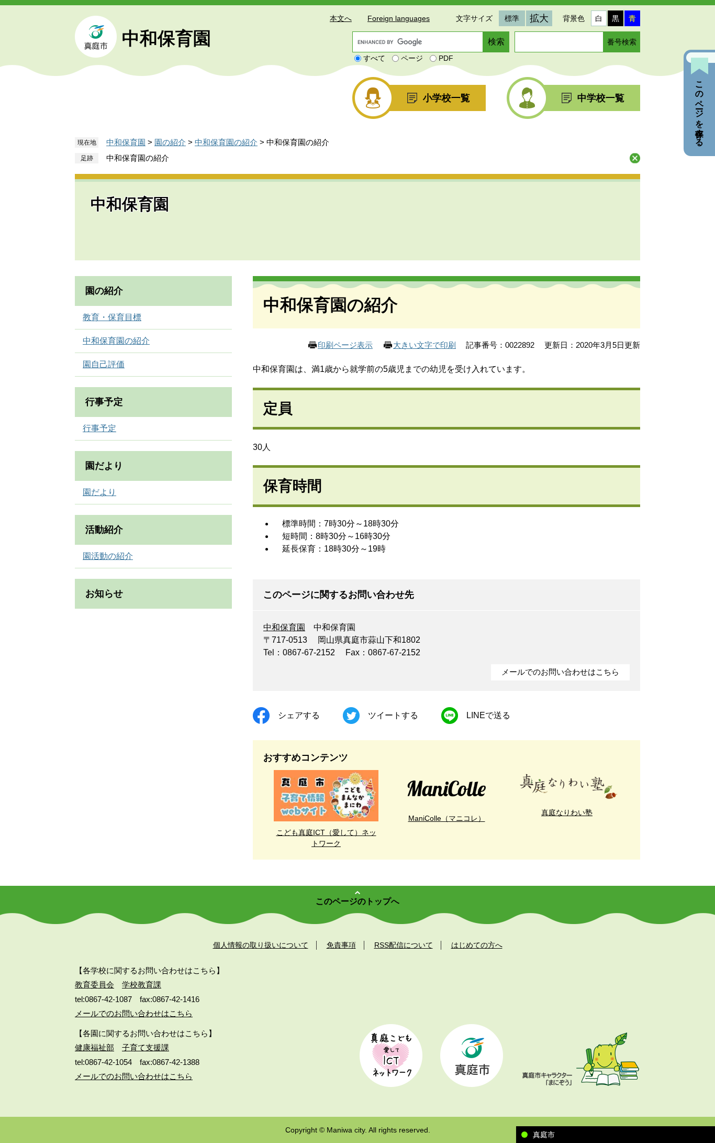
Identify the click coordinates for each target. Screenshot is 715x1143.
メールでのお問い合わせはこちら (560, 671)
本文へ (341, 18)
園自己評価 (104, 364)
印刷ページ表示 (345, 344)
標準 (512, 18)
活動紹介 (104, 529)
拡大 (539, 18)
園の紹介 (170, 142)
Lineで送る (488, 715)
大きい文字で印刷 (424, 344)
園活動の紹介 (108, 556)
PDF (446, 58)
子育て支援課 (145, 1047)
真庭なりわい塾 (567, 812)
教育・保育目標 (112, 317)
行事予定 (104, 402)
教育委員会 (94, 984)
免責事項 (341, 945)
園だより (104, 465)
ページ (412, 58)
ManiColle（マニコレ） (446, 818)
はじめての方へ (476, 945)
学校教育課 (141, 984)
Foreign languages (398, 18)
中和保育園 (166, 38)
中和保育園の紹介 (226, 142)
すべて (374, 58)
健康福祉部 (94, 1047)
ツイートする (393, 715)
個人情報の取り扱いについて (260, 945)
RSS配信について (403, 945)
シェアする (299, 715)
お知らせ (104, 593)
